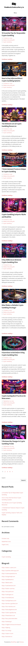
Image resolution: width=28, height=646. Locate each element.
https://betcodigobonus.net (9, 609)
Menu (15, 13)
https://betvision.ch (7, 636)
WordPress (14, 642)
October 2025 (5, 538)
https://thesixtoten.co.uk (8, 615)
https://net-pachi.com (8, 591)
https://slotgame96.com (8, 576)
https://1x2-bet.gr (6, 630)
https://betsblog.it (7, 621)
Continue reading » (7, 59)
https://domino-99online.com (10, 603)
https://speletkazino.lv (8, 579)
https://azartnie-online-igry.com (10, 570)
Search (3, 478)
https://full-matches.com (8, 606)
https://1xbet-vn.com (7, 633)
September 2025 (6, 541)
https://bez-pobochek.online (9, 618)
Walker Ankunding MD (9, 40)
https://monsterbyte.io (8, 597)
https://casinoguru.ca (7, 594)
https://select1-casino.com (9, 567)
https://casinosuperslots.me (9, 573)
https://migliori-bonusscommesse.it (11, 624)
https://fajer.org (6, 627)
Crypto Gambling (7, 42)
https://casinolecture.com (9, 585)
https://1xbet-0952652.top (9, 612)
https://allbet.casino (7, 582)
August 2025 (5, 544)
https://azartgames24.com (9, 600)
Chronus (21, 642)
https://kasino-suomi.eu (8, 588)
